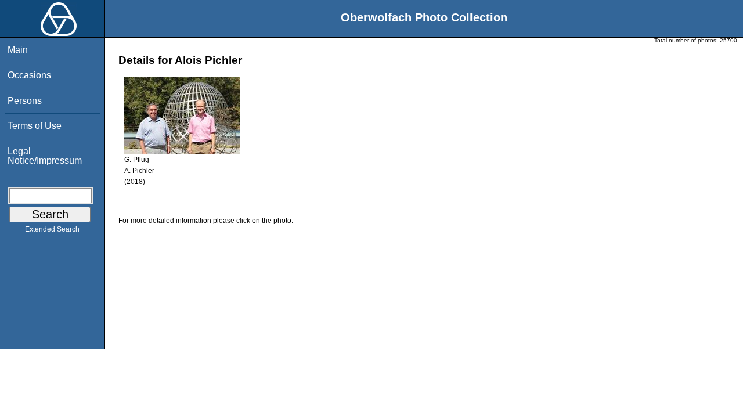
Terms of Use (35, 126)
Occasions (29, 75)
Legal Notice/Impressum (45, 155)
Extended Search (52, 229)
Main (18, 50)
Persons (25, 101)
